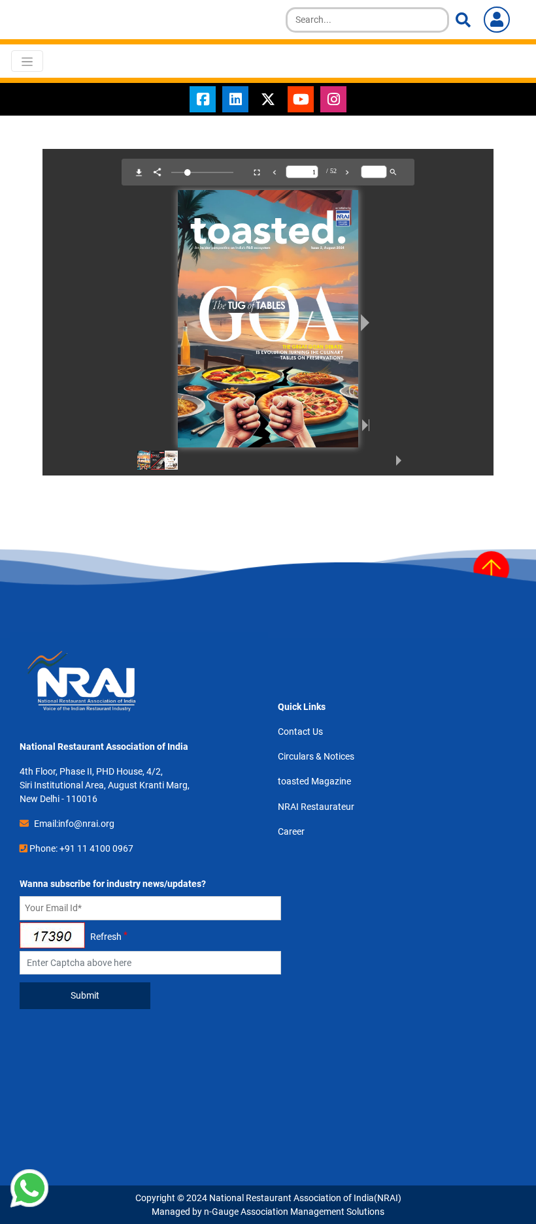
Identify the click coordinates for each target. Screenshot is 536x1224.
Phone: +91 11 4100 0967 (81, 848)
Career (291, 831)
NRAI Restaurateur (316, 806)
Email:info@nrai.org (74, 823)
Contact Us (300, 731)
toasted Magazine (314, 781)
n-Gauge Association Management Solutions (294, 1211)
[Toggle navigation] (27, 61)
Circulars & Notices (316, 756)
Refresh (106, 936)
